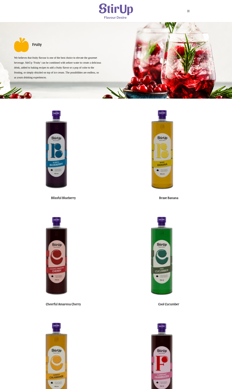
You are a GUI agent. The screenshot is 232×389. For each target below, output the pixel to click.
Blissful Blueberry (63, 198)
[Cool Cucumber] (161, 215)
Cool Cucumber (168, 304)
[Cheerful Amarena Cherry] (56, 215)
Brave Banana (168, 198)
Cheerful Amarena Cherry (63, 304)
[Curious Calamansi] (56, 322)
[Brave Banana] (161, 109)
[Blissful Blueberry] (56, 109)
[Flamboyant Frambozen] (161, 322)
